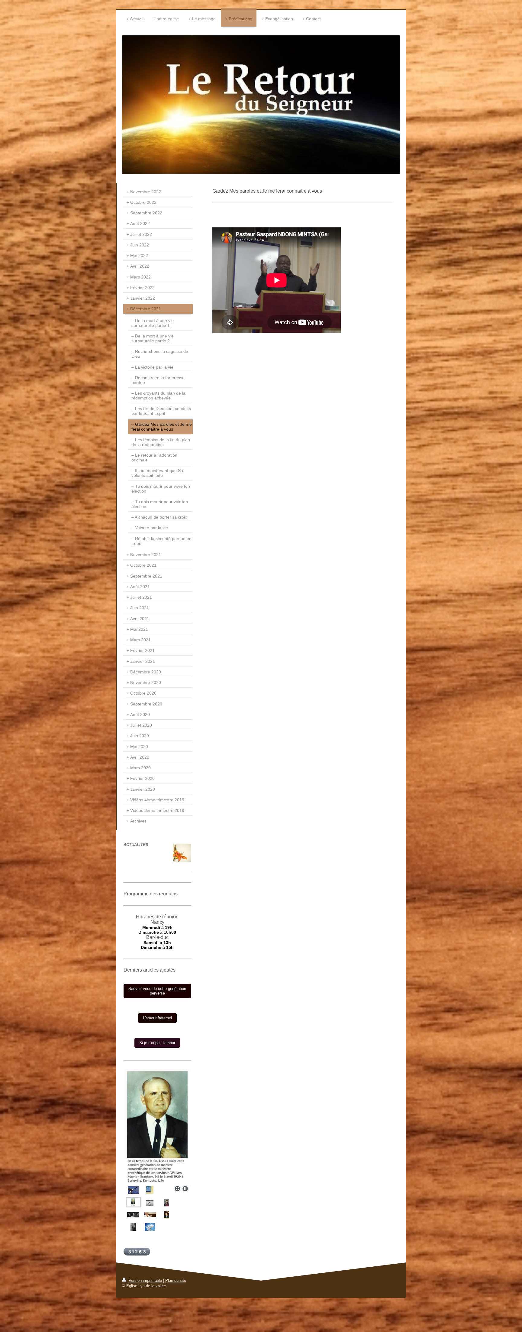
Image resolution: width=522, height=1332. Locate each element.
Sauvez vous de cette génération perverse (157, 990)
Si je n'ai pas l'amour (157, 1043)
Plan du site (175, 1280)
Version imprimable (145, 1280)
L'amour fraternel (157, 1018)
